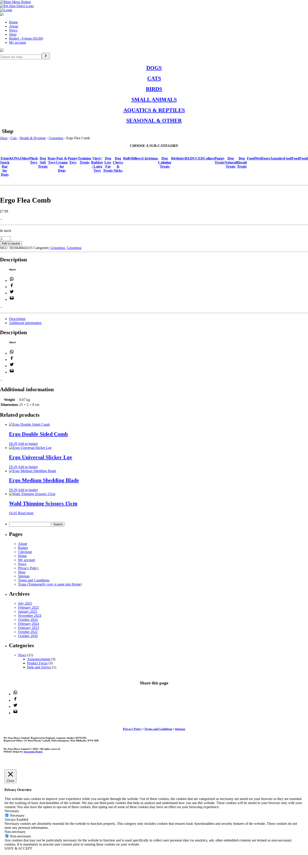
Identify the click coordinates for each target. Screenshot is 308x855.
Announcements (38, 659)
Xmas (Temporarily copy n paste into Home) (50, 584)
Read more (26, 513)
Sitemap (24, 576)
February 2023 (28, 628)
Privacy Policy (28, 568)
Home (13, 22)
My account (17, 42)
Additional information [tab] (25, 323)
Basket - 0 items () (26, 38)
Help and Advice (39, 667)
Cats (13, 138)
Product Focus (37, 663)
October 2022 (28, 632)
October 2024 (28, 620)
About (13, 26)
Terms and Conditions (33, 580)
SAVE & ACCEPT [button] (18, 848)
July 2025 (25, 603)
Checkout (25, 552)
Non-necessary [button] (15, 832)
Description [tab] (17, 319)
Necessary (17, 815)
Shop (12, 34)
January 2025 (27, 611)
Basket (23, 548)
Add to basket (11, 243)
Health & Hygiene (33, 138)
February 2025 (28, 607)
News (13, 30)
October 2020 (28, 636)
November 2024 (29, 615)
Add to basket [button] (28, 444)
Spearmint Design (33, 751)
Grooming (56, 138)
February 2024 (28, 624)
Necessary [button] (12, 811)
